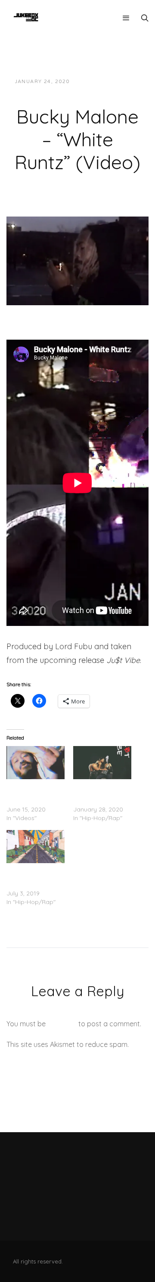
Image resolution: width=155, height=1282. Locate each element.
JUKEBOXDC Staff (105, 81)
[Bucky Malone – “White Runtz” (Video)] (77, 260)
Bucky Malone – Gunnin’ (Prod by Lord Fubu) (30, 876)
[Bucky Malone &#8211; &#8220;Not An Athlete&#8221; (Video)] (35, 762)
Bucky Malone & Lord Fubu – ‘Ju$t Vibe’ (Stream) (98, 792)
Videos (74, 90)
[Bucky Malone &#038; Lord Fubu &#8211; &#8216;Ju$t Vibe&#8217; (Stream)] (102, 762)
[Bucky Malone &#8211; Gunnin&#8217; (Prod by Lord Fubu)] (35, 846)
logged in (62, 1023)
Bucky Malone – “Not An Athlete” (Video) (29, 792)
